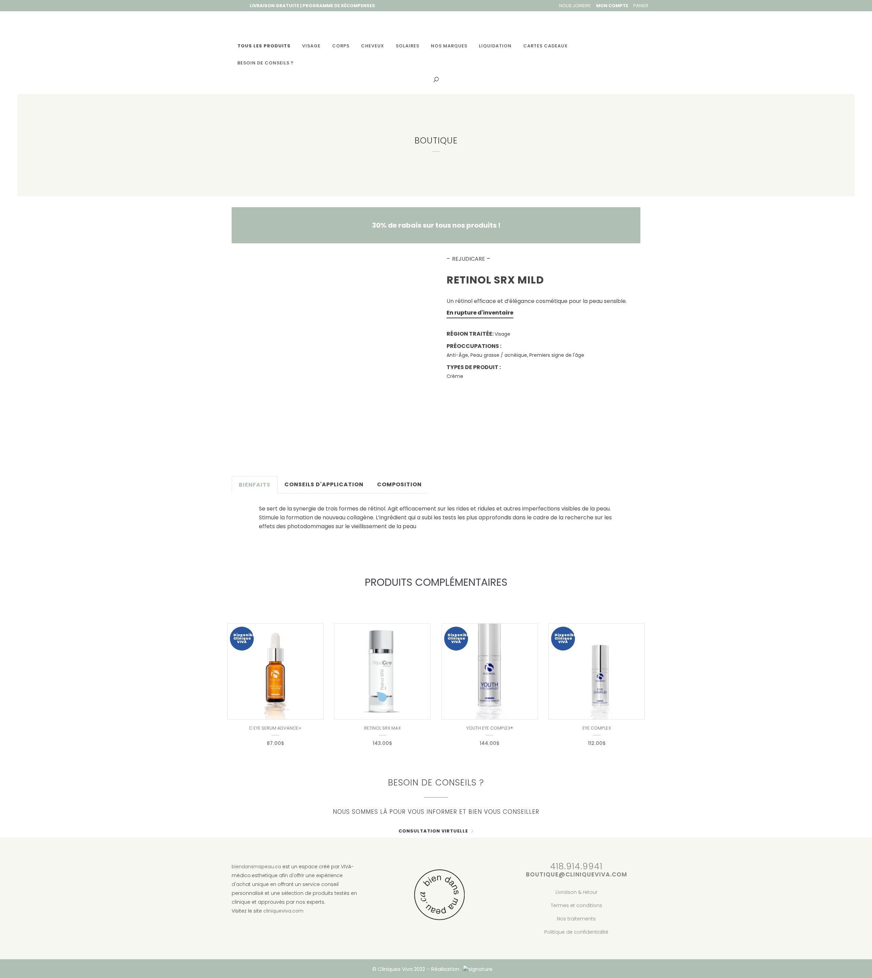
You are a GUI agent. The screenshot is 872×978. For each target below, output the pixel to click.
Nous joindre (575, 5)
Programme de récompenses (338, 5)
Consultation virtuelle (433, 831)
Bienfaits (254, 485)
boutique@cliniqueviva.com (576, 874)
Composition (399, 484)
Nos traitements (576, 918)
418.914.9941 (576, 866)
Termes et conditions (576, 905)
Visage (502, 334)
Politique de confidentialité (576, 932)
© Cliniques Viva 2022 (398, 969)
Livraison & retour (576, 892)
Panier (640, 5)
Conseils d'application (323, 484)
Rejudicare (468, 259)
